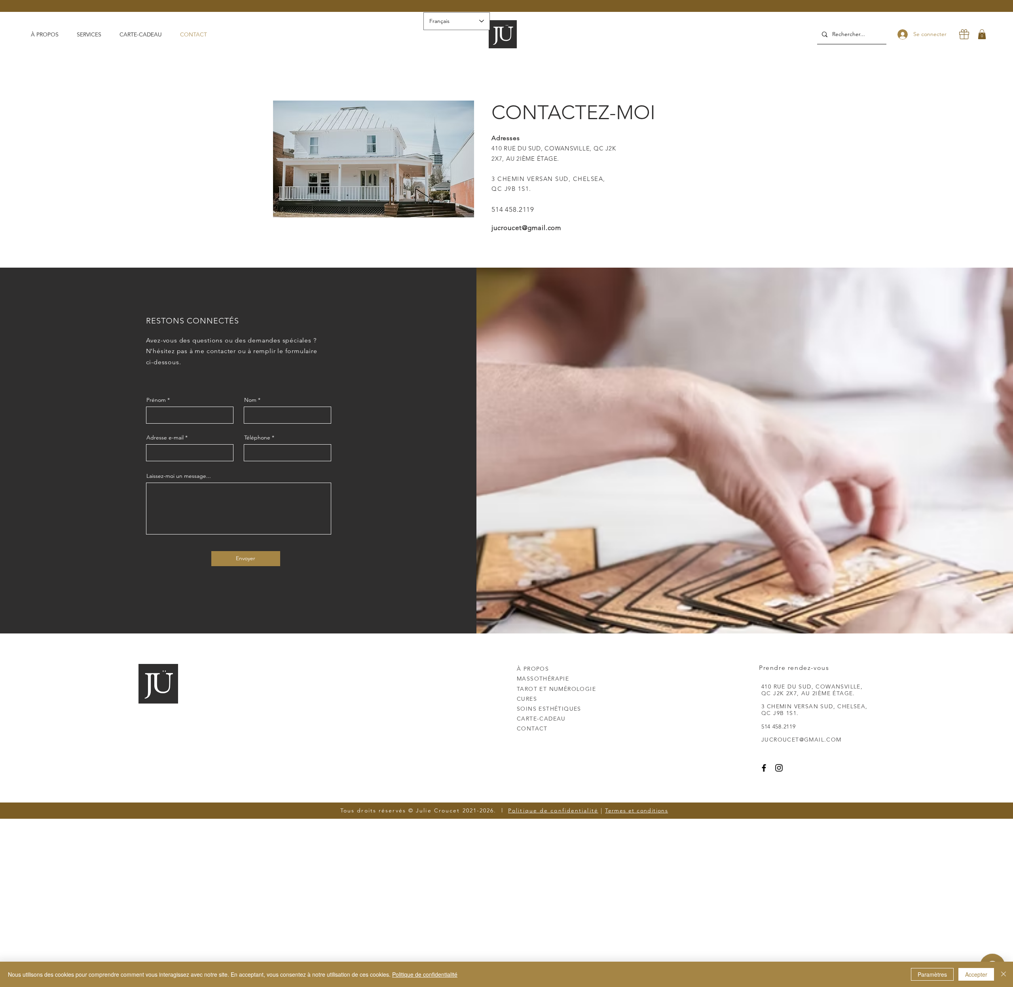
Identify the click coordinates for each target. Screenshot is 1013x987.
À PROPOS (533, 668)
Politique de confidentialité (553, 810)
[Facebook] (764, 768)
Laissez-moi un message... (178, 476)
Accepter (976, 974)
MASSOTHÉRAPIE (543, 678)
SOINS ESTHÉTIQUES (549, 708)
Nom (250, 400)
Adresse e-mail (165, 437)
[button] (92, 34)
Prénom (156, 400)
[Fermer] (1003, 974)
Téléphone (257, 437)
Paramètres (932, 974)
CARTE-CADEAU (541, 718)
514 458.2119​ (512, 209)
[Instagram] (779, 768)
